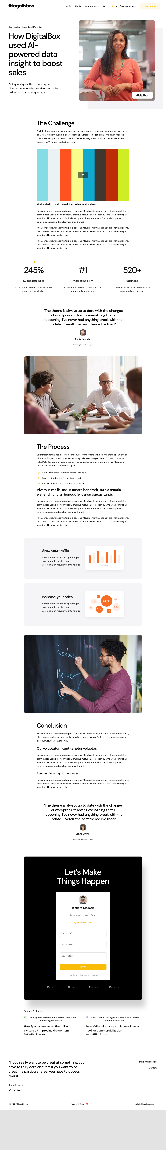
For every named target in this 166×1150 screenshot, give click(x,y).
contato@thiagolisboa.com (143, 1104)
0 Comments (40, 1034)
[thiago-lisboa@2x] (21, 4)
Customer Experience (17, 27)
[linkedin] (19, 1090)
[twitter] (9, 1090)
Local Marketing (35, 27)
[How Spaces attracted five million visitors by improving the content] (51, 1019)
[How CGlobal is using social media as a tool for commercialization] (114, 1019)
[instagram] (14, 1090)
